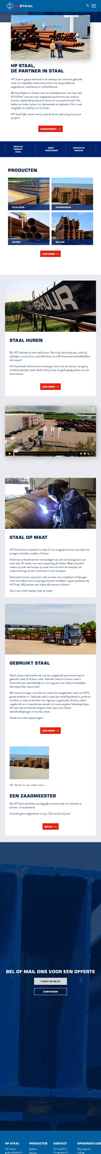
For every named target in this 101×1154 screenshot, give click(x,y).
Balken (33, 1149)
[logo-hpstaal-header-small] (23, 6)
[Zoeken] (86, 6)
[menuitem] (86, 6)
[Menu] (92, 6)
